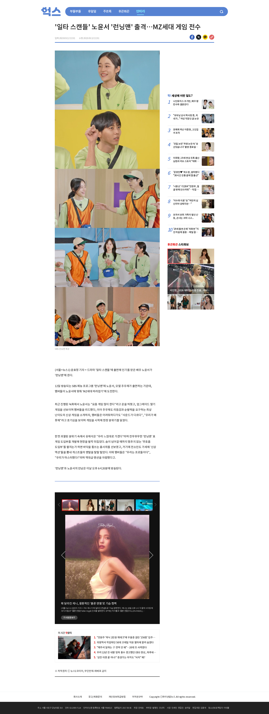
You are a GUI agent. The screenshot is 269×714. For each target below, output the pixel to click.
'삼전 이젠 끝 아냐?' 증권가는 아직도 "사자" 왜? (119, 657)
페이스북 (192, 37)
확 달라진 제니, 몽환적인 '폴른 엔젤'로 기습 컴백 (89, 603)
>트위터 (198, 37)
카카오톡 (205, 37)
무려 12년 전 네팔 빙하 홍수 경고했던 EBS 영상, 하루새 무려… (127, 652)
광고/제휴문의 (95, 696)
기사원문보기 (69, 617)
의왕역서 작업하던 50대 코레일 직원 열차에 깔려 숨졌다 (124, 642)
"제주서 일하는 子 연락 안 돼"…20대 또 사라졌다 (120, 647)
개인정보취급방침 (117, 696)
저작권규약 (137, 696)
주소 (211, 37)
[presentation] (59, 505)
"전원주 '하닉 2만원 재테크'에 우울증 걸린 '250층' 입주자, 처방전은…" (131, 637)
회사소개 (77, 696)
